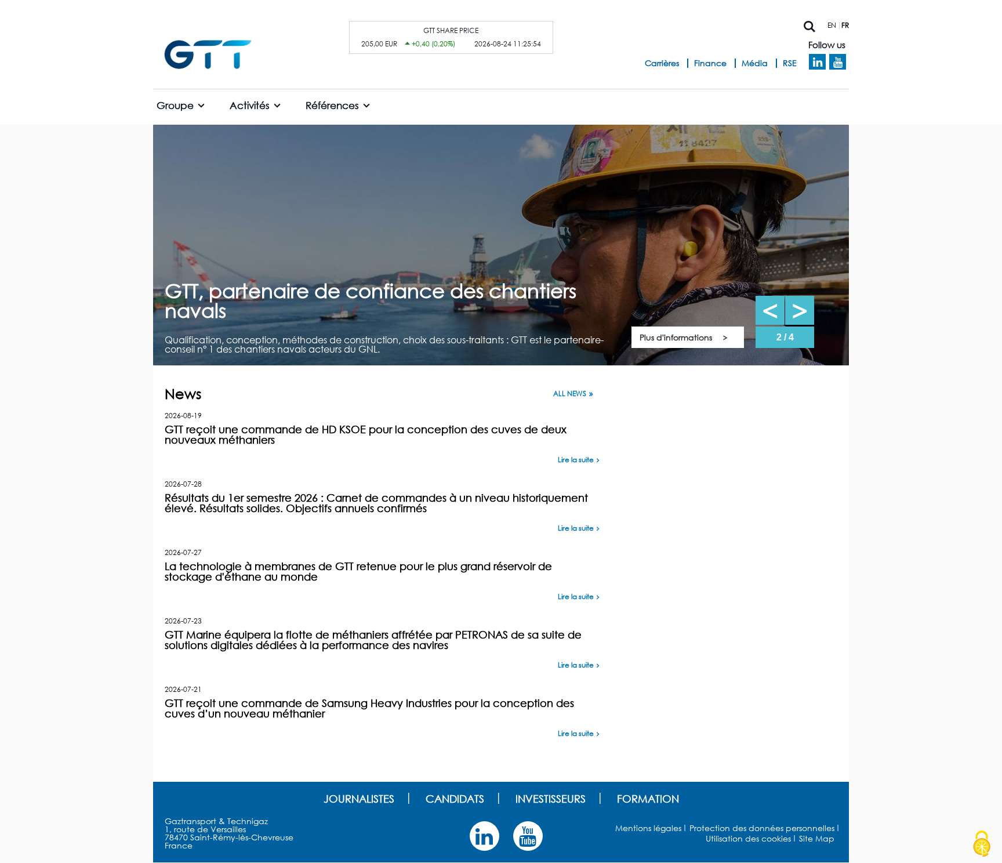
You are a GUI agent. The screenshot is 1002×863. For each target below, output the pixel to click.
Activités (250, 105)
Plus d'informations (676, 337)
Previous (770, 310)
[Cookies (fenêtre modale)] (981, 844)
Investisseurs (550, 798)
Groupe (175, 105)
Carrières (662, 63)
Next (799, 310)
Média (755, 63)
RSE (790, 63)
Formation (648, 798)
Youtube (837, 62)
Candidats (455, 798)
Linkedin (817, 62)
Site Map (816, 838)
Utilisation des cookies (748, 838)
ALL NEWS (569, 393)
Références (332, 105)
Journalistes (359, 798)
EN (831, 25)
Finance (710, 63)
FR (845, 25)
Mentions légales (648, 828)
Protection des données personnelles (761, 828)
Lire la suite (576, 459)
